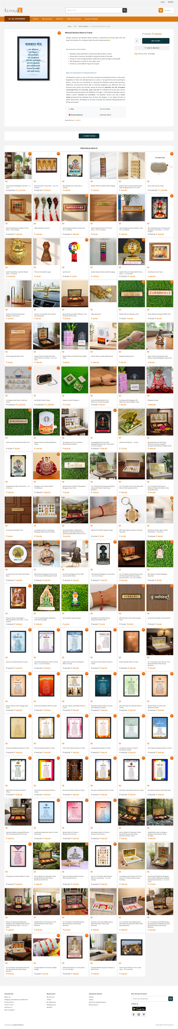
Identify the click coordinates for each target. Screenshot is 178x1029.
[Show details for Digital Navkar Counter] (46, 207)
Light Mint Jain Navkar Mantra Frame (16, 791)
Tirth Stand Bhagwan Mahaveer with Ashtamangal (45, 619)
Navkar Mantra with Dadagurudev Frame (17, 706)
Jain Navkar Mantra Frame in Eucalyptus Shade (128, 749)
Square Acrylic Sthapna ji (71, 400)
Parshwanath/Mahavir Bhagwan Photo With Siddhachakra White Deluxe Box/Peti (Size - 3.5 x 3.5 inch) (159, 878)
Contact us (8, 1007)
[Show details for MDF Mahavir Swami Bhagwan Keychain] (160, 553)
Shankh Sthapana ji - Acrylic (128, 442)
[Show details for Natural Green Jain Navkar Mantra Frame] (131, 685)
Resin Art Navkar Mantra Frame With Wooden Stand (73, 877)
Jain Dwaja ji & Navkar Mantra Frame (160, 748)
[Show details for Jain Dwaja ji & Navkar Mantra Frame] (160, 727)
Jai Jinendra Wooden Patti (14, 530)
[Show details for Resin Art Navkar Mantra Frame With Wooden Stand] (74, 856)
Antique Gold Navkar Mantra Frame (17, 748)
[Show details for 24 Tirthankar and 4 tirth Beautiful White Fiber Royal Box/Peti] (131, 466)
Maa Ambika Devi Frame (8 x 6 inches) (72, 186)
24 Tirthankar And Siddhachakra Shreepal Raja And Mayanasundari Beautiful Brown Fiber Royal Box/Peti (159, 924)
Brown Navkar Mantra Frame (128, 662)
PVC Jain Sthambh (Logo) (42, 272)
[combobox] (94, 10)
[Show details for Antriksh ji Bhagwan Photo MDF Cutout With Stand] (74, 553)
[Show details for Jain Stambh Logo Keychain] (74, 597)
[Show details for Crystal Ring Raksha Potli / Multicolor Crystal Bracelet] (103, 380)
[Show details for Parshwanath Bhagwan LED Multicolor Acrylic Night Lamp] (131, 380)
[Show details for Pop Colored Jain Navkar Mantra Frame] (46, 770)
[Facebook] (133, 1014)
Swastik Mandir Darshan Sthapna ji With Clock (102, 968)
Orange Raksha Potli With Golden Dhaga (45, 968)
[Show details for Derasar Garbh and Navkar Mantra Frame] (74, 685)
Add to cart (155, 41)
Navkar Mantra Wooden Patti (129, 314)
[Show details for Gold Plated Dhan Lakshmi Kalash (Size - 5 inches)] (18, 251)
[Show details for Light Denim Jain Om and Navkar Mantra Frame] (74, 641)
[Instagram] (138, 1014)
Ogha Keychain (96, 314)
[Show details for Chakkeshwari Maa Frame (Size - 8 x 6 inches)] (18, 466)
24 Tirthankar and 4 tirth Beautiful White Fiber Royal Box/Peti (131, 487)
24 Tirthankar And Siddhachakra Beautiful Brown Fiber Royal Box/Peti (73, 923)
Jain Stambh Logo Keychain (72, 618)
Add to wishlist (12, 180)
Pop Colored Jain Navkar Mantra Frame (44, 791)
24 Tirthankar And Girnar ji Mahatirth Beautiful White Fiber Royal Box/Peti (158, 488)
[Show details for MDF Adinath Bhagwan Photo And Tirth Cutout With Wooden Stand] (46, 553)
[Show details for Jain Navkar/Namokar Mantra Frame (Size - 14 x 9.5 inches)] (46, 641)
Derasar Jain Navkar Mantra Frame (102, 790)
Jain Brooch (66, 272)
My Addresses (51, 1002)
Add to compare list (16, 180)
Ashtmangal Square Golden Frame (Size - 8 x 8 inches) (17, 229)
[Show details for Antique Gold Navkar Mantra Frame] (18, 727)
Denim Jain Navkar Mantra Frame (17, 662)
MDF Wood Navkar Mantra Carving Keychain (130, 531)
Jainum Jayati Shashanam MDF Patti (18, 442)
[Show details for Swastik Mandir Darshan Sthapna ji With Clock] (103, 947)
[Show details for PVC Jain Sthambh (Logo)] (46, 251)
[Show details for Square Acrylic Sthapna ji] (74, 380)
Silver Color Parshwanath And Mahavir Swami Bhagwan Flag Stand (160, 357)
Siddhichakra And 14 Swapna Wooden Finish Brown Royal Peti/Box (157, 834)
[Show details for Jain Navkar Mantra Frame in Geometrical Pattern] (103, 812)
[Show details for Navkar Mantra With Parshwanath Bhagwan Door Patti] (74, 466)
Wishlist (49, 1007)
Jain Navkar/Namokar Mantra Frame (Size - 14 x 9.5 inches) (46, 663)
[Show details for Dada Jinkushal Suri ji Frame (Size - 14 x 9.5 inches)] (74, 947)
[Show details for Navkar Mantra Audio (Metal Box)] (103, 336)
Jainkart (78, 120)
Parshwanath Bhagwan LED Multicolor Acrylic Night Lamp (129, 401)
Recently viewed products (97, 1002)
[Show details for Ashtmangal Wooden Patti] (18, 336)
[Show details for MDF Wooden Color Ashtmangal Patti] (131, 597)
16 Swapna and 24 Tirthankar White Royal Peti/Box (73, 443)
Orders (49, 999)
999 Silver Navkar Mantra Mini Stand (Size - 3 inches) (158, 531)
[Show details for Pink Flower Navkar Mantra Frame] (74, 727)
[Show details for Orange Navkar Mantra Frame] (103, 727)
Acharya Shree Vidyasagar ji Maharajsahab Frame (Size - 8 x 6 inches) (17, 619)
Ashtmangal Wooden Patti (15, 356)
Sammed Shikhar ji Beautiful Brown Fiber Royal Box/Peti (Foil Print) (17, 833)
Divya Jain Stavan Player (156, 186)
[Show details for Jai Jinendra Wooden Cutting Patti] (160, 597)
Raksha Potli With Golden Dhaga (102, 530)
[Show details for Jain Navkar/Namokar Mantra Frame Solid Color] (46, 812)
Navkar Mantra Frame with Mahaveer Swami (157, 706)
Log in (163, 2)
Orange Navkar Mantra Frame (101, 748)
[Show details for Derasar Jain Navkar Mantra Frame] (103, 770)
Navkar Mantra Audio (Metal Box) (102, 356)
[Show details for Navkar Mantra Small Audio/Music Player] (46, 422)
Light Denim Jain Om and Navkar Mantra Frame (73, 663)
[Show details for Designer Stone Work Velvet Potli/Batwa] (46, 466)
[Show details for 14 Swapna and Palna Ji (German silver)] (18, 380)
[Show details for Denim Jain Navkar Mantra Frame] (18, 641)
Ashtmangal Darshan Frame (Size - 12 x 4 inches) (74, 229)
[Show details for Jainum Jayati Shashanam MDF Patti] (18, 422)
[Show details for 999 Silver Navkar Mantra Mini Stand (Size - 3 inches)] (160, 510)
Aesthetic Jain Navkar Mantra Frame (131, 790)
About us (7, 997)
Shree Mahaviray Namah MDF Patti (159, 314)
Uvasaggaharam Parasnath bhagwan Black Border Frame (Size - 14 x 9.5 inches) (103, 444)
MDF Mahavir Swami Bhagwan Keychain (157, 575)
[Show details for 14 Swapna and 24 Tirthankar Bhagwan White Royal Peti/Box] (46, 510)
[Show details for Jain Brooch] (74, 251)
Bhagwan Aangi (153, 400)
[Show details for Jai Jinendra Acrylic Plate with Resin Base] (18, 553)
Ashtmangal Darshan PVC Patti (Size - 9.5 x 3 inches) (101, 229)
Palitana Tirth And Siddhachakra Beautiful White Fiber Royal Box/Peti (102, 923)
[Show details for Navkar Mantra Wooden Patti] (131, 294)
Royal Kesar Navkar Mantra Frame (45, 706)
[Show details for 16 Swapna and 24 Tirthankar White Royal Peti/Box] (74, 422)
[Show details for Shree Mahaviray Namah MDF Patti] (160, 294)
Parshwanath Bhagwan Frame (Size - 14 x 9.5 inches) (103, 575)
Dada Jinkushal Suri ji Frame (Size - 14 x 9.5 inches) (74, 968)
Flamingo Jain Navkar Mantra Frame (18, 876)
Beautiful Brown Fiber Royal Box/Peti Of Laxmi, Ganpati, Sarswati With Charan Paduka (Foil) (159, 444)
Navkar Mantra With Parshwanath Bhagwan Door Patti (74, 487)
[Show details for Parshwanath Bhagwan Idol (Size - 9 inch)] (18, 165)
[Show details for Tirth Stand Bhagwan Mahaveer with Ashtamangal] (46, 597)
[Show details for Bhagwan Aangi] (160, 380)
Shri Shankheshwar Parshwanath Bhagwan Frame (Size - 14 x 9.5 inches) (159, 229)
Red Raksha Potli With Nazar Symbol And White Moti (100, 619)
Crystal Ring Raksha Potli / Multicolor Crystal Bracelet (100, 401)
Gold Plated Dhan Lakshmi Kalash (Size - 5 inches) (17, 273)
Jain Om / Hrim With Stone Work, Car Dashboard (45, 315)
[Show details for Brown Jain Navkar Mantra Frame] (74, 770)
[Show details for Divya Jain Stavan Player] (160, 165)
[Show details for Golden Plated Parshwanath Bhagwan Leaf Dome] (18, 294)
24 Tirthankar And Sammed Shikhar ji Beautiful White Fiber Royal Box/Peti (103, 488)
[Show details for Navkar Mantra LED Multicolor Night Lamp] (74, 336)
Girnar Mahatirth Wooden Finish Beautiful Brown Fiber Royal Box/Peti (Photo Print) (130, 834)
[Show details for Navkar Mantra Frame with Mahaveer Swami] (160, 685)
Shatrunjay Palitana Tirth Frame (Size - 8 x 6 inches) (130, 968)
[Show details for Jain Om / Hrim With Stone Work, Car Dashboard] (46, 294)
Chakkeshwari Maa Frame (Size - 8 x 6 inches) (18, 487)
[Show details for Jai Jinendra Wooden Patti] (18, 510)
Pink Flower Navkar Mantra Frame (74, 748)
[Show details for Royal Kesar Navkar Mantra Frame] (46, 685)
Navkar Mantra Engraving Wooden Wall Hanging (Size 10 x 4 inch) (130, 186)
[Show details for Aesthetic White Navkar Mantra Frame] (103, 641)
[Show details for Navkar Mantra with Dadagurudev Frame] (18, 685)
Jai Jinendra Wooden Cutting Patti (159, 618)
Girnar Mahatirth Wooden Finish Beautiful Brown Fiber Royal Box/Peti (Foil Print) (45, 878)
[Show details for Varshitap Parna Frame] (160, 251)
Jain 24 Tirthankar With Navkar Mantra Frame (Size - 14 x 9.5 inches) (101, 878)
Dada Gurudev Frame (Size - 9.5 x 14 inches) (46, 186)
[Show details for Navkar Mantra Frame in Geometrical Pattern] (74, 812)
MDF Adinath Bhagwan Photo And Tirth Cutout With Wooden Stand (45, 575)
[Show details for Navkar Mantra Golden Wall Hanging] (103, 165)
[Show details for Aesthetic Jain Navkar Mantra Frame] (131, 770)
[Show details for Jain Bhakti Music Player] (46, 380)
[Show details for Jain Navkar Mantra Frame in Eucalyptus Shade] (131, 727)
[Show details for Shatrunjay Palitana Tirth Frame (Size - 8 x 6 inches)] (131, 947)
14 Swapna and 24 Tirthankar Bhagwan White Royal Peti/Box (44, 531)
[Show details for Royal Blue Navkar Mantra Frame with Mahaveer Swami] (103, 685)
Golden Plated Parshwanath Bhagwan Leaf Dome (15, 315)
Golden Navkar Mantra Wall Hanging (103, 272)
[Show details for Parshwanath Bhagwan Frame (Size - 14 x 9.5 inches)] (103, 553)
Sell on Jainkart (9, 1010)
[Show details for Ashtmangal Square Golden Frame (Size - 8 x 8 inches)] (18, 207)
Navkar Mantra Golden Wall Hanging (103, 186)
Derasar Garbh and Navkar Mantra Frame (74, 706)
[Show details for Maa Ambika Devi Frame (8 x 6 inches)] (74, 165)
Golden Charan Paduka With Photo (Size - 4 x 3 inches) (131, 273)
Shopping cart (51, 1005)
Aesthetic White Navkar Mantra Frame (101, 663)
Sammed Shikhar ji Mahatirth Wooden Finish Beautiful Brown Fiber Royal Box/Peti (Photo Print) (74, 532)
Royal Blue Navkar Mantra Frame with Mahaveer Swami (101, 706)
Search (124, 10)
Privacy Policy (9, 1002)
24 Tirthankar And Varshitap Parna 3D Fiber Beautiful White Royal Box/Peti (17, 969)
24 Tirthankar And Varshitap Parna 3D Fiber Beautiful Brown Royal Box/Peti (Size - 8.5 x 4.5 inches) (131, 576)
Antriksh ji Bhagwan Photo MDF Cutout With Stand (73, 575)
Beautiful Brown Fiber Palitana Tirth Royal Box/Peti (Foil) (75, 315)
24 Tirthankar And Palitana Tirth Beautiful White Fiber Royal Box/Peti (159, 663)
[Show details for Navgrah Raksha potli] (131, 336)
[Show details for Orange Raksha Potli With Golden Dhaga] (46, 947)
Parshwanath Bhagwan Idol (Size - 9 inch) (18, 186)
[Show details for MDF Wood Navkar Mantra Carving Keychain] (131, 510)
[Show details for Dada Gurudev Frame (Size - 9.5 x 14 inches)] (46, 165)
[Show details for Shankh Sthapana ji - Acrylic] (131, 422)
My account (51, 997)
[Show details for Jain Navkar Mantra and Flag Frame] (160, 770)
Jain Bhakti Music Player (42, 400)
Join (170, 998)
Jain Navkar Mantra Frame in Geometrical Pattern (100, 833)
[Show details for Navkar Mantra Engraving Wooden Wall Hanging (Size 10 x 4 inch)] (131, 165)
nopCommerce (18, 1025)
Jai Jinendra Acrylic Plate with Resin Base (18, 575)
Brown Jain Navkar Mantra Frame (73, 790)
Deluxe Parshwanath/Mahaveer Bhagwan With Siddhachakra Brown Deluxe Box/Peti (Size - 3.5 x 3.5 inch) (18, 924)
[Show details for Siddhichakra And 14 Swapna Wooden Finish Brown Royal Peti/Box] (160, 812)
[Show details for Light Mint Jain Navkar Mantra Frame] (18, 770)
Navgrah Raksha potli (126, 356)
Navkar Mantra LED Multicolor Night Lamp (75, 357)
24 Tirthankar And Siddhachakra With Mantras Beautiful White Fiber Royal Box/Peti (131, 923)
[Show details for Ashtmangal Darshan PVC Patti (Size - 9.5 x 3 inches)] (103, 207)
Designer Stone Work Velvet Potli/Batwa (43, 487)
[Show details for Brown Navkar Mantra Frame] (131, 641)
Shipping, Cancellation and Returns (16, 999)
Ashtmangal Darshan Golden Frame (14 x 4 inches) (131, 229)
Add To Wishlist (153, 48)
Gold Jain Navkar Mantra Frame (44, 748)
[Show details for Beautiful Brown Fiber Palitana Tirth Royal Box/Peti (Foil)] (74, 294)
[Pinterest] (144, 1014)
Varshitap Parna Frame (155, 272)
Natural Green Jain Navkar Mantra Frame (130, 706)
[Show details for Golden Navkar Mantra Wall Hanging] (103, 251)
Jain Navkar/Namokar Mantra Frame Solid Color (46, 833)
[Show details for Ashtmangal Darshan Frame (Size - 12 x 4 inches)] (74, 207)
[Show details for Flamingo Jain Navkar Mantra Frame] (18, 856)
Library (91, 999)
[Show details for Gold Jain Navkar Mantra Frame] (46, 727)
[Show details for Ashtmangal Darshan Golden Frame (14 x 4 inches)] (131, 207)
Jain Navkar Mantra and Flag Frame (159, 790)
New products (93, 1005)
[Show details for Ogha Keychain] (103, 294)
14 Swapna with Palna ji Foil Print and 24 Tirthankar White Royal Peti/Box (130, 878)
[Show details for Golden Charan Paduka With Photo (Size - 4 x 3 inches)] (131, 251)
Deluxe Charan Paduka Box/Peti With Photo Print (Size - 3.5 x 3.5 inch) (45, 358)
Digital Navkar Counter (42, 228)
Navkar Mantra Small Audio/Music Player (45, 443)
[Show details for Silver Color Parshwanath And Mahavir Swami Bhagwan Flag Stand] (160, 336)
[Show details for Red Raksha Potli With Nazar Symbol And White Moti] (103, 597)
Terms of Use (8, 1005)
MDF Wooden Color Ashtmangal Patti (130, 619)
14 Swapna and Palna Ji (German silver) (16, 401)
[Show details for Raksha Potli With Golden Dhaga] (103, 510)
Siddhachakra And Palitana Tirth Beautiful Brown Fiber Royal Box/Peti (45, 923)
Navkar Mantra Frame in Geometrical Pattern (71, 833)
